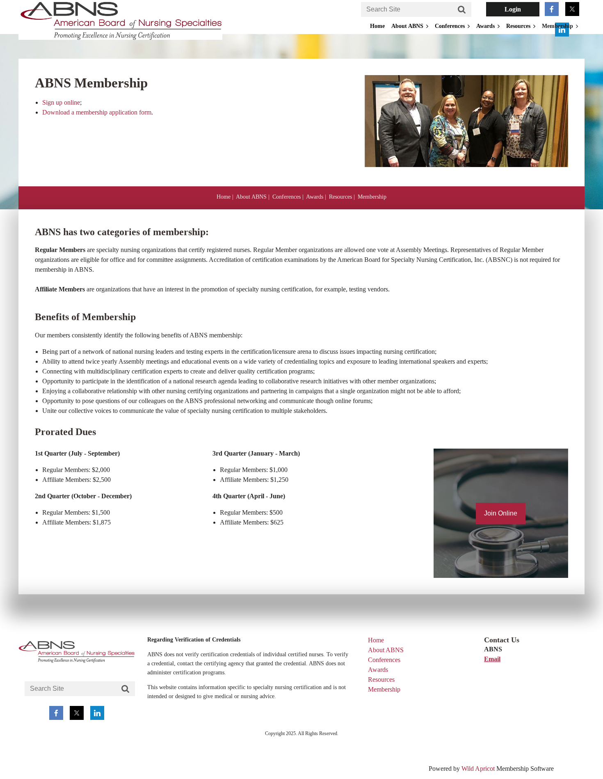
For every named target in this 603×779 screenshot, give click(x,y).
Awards (314, 197)
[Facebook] (552, 9)
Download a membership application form (96, 112)
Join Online (500, 513)
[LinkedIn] (97, 713)
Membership (372, 197)
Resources (340, 197)
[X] (572, 9)
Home (224, 197)
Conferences (286, 197)
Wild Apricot (478, 768)
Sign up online (61, 102)
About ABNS (251, 197)
